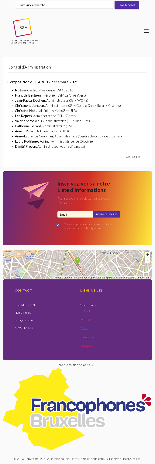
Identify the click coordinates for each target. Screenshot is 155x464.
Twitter (85, 328)
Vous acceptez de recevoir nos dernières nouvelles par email (88, 226)
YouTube (85, 319)
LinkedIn (85, 311)
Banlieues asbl (132, 458)
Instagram (86, 346)
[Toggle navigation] (146, 31)
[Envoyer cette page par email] (147, 157)
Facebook (87, 337)
